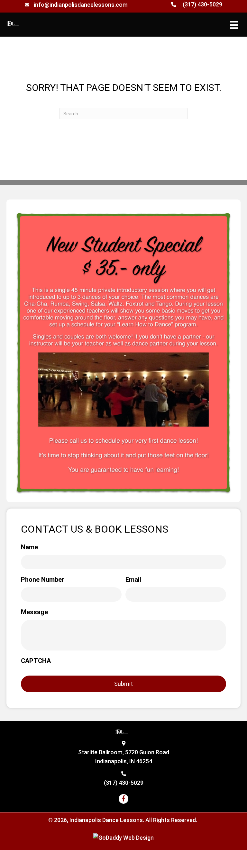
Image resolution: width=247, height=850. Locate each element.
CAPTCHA (36, 661)
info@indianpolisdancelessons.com (81, 4)
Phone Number (42, 579)
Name (29, 547)
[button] (123, 799)
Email (133, 579)
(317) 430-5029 (202, 4)
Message (34, 612)
